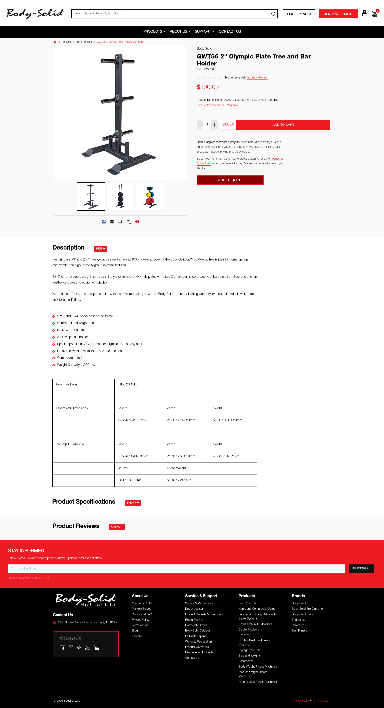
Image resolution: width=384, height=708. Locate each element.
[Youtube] (88, 648)
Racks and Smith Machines (255, 624)
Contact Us (230, 32)
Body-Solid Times (196, 625)
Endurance (298, 620)
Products (152, 32)
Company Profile (142, 603)
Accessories (246, 661)
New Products (247, 603)
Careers (137, 636)
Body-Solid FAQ (142, 614)
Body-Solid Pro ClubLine (307, 609)
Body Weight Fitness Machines (258, 667)
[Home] (55, 42)
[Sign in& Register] (364, 13)
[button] (86, 600)
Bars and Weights (250, 656)
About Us (178, 32)
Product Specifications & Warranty (217, 105)
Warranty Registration (198, 642)
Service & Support (201, 596)
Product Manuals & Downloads (204, 614)
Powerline (298, 625)
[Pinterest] (137, 221)
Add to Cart (283, 125)
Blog (135, 631)
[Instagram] (71, 648)
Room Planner (194, 620)
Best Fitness (299, 631)
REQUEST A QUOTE (338, 14)
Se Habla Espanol (196, 636)
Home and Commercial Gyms (257, 609)
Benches (244, 635)
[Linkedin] (96, 648)
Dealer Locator (194, 609)
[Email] (112, 221)
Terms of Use (140, 625)
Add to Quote (230, 180)
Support (203, 32)
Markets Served (141, 609)
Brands (298, 596)
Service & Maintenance (199, 603)
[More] (165, 31)
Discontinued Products (199, 652)
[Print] (120, 221)
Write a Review (257, 77)
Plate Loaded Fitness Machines (258, 682)
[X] (128, 221)
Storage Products (249, 650)
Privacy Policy (140, 620)
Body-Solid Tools (302, 614)
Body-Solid (299, 603)
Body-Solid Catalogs (198, 631)
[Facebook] (103, 221)
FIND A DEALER (299, 14)
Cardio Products (249, 630)
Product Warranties (197, 647)
